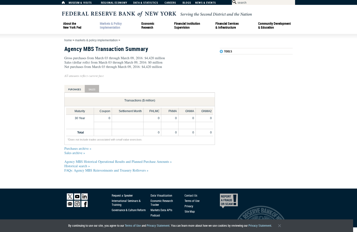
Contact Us (191, 195)
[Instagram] (77, 206)
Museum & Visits (80, 2)
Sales (92, 89)
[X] (70, 199)
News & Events (205, 2)
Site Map (190, 211)
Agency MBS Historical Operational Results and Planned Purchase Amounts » (118, 161)
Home (68, 40)
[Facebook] (84, 206)
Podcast (155, 215)
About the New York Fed (72, 25)
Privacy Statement (158, 225)
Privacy (189, 206)
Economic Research (147, 25)
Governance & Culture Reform (129, 210)
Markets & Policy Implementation (111, 25)
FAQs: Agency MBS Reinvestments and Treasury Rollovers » (106, 170)
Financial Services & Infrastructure (227, 25)
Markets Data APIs (161, 210)
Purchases (74, 89)
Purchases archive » (77, 148)
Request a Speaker (122, 195)
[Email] (70, 206)
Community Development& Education (274, 25)
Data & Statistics (145, 2)
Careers (170, 2)
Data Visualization (161, 195)
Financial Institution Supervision (187, 25)
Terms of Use (133, 225)
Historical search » (77, 166)
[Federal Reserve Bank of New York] (157, 14)
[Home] (66, 3)
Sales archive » (74, 152)
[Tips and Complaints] (222, 202)
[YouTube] (77, 199)
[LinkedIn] (84, 199)
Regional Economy (114, 2)
